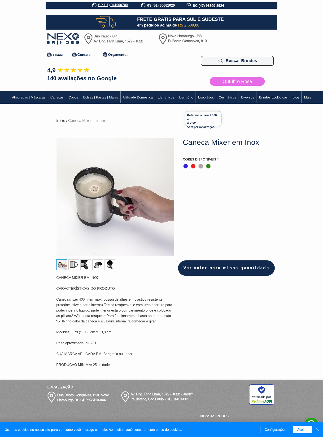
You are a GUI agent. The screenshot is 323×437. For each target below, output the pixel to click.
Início (60, 121)
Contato (84, 55)
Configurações (275, 429)
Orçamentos (118, 55)
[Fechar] (317, 429)
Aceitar (302, 429)
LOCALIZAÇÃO (60, 387)
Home (58, 55)
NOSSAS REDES (214, 416)
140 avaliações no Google (82, 78)
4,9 (51, 70)
